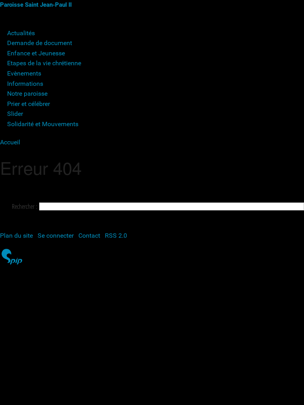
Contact (89, 235)
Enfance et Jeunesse (36, 53)
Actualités (21, 33)
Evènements (24, 73)
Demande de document (39, 43)
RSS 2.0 (116, 235)
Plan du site (16, 235)
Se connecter (56, 235)
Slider (15, 113)
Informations (25, 83)
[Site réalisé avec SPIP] (12, 263)
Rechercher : (24, 206)
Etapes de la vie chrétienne (44, 63)
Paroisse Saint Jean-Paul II (36, 4)
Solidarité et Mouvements (42, 124)
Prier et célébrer (28, 104)
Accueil (10, 142)
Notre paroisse (27, 93)
